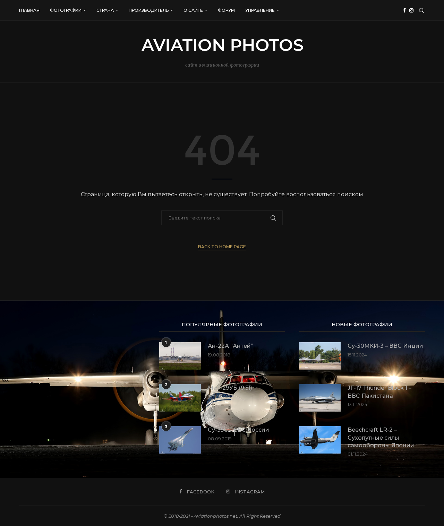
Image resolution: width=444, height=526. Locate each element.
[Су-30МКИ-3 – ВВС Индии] (320, 356)
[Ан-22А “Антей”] (180, 356)
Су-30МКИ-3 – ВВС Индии (385, 346)
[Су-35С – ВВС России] (180, 440)
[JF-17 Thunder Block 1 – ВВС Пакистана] (320, 398)
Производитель (149, 10)
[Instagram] (411, 10)
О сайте (193, 10)
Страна (105, 10)
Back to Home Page (222, 246)
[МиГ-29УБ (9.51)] (180, 398)
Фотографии (66, 10)
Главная (29, 10)
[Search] (421, 10)
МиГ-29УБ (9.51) (230, 388)
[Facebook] (404, 10)
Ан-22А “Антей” (230, 346)
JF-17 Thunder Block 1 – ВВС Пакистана (379, 392)
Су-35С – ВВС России (238, 429)
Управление (260, 10)
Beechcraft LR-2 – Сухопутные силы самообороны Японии (381, 437)
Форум (226, 10)
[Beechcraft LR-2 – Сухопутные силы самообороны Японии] (320, 440)
